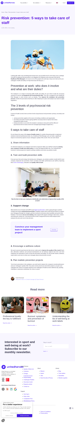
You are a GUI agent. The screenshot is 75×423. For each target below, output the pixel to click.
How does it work (28, 382)
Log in (64, 2)
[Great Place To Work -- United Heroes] (7, 379)
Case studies (61, 373)
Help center (27, 396)
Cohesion (26, 371)
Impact (42, 373)
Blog (59, 371)
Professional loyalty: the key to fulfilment (12, 317)
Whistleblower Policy (29, 401)
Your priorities (23, 2)
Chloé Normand (20, 277)
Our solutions (36, 2)
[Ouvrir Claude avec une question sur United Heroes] (7, 389)
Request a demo (28, 384)
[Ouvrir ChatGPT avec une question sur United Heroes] (3, 389)
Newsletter (61, 375)
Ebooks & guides (62, 378)
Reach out (70, 2)
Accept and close (24, 415)
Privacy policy (44, 413)
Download (54, 229)
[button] (3, 420)
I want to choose (9, 415)
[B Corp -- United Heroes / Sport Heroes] (3, 379)
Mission (42, 371)
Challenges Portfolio (29, 379)
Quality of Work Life (29, 369)
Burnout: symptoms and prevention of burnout (37, 318)
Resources (48, 2)
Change (26, 373)
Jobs (41, 375)
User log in (26, 394)
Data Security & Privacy (46, 378)
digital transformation (39, 209)
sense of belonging (18, 162)
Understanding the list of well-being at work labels (61, 318)
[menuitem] (30, 369)
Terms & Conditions (45, 411)
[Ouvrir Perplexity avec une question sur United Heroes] (11, 389)
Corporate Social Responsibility (28, 376)
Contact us (26, 386)
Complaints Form (28, 398)
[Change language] (58, 3)
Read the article (6, 323)
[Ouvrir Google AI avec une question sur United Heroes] (15, 389)
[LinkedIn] (70, 408)
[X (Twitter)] (73, 408)
